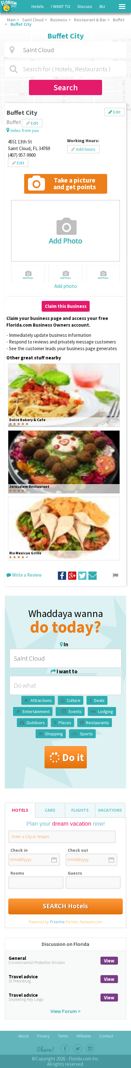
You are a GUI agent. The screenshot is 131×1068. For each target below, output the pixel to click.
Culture (73, 700)
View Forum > (66, 1011)
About (23, 1036)
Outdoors (35, 722)
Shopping (54, 734)
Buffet (118, 19)
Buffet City (20, 24)
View (109, 961)
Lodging (105, 711)
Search (65, 87)
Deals (99, 700)
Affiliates (83, 1036)
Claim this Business (65, 306)
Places (65, 722)
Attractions (41, 700)
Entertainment (36, 711)
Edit (116, 112)
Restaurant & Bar (90, 19)
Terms (63, 1036)
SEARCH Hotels (65, 906)
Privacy (43, 1036)
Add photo (65, 286)
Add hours (85, 149)
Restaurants (97, 722)
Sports (86, 734)
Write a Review (26, 575)
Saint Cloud (33, 19)
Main (11, 19)
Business (58, 19)
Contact (106, 1036)
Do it (73, 757)
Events (75, 711)
